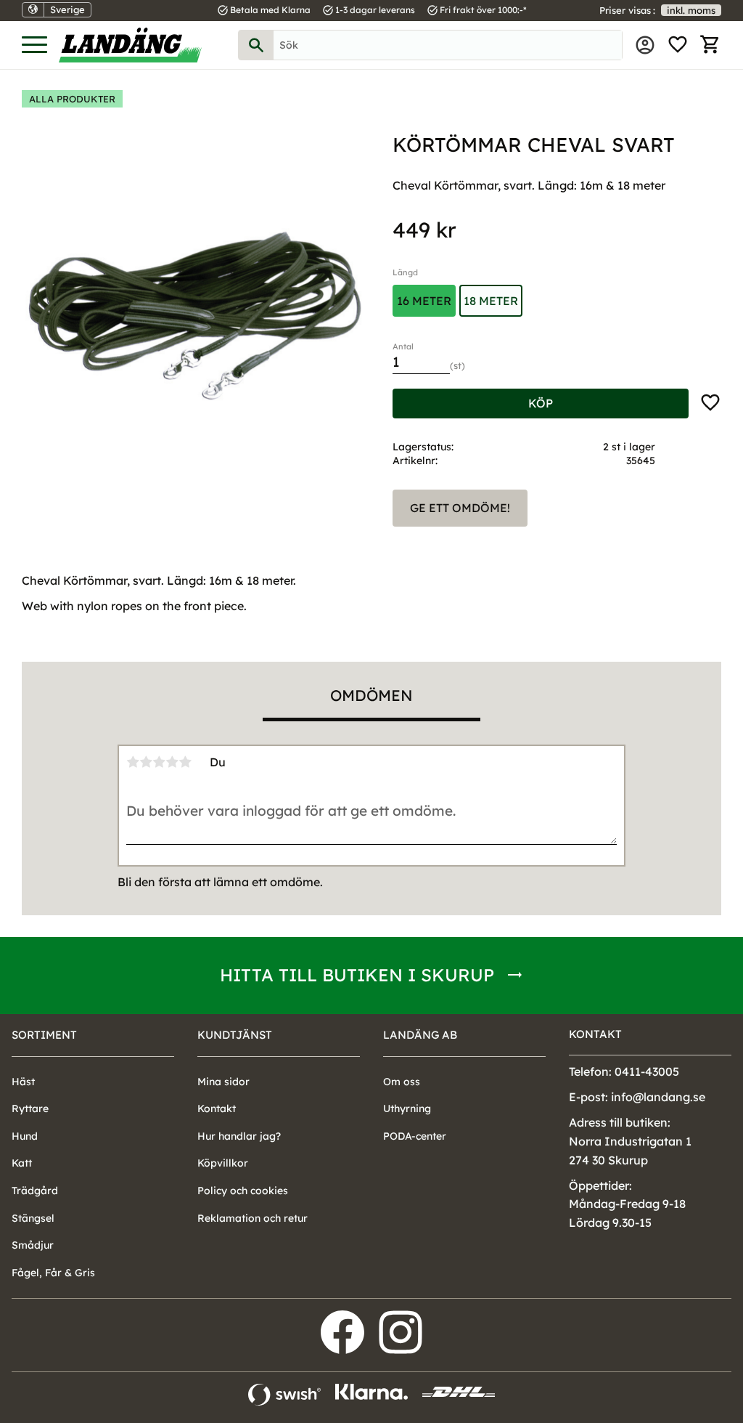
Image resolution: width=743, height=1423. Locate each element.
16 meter (424, 300)
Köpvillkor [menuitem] (222, 1162)
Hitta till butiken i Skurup (357, 975)
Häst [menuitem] (23, 1081)
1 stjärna (132, 762)
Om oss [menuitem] (401, 1081)
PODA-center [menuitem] (414, 1136)
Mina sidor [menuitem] (645, 45)
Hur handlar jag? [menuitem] (239, 1136)
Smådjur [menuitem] (33, 1245)
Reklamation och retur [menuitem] (252, 1218)
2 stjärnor (145, 762)
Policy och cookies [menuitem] (242, 1190)
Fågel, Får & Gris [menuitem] (53, 1272)
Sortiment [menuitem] (44, 1035)
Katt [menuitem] (22, 1162)
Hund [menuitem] (25, 1136)
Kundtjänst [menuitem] (234, 1035)
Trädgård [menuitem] (35, 1190)
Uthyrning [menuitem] (407, 1108)
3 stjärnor (158, 762)
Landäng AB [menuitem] (420, 1035)
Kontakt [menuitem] (216, 1108)
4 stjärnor (171, 762)
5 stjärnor (185, 762)
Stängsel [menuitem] (33, 1218)
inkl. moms (691, 10)
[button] (34, 45)
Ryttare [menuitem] (30, 1108)
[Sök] (256, 45)
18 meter (491, 300)
